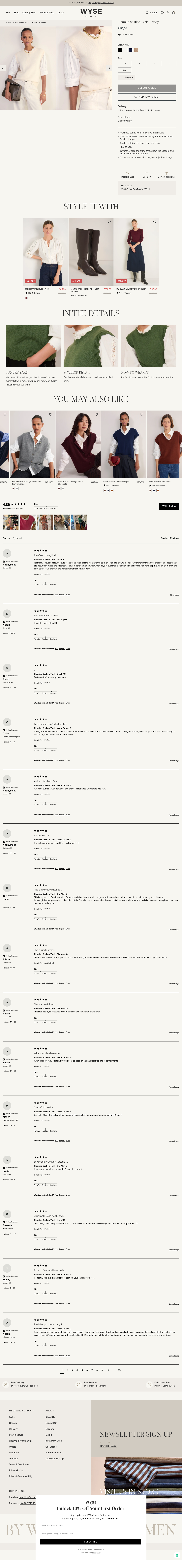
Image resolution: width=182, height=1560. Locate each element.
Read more (33, 1386)
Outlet (61, 13)
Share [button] (68, 595)
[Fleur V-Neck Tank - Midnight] (112, 444)
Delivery (13, 1429)
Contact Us (51, 1423)
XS (124, 64)
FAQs (12, 1417)
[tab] (170, 539)
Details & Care (127, 177)
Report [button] (62, 595)
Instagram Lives (54, 1441)
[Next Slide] (179, 442)
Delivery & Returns (166, 177)
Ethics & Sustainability (20, 1476)
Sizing (49, 1435)
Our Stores (51, 1447)
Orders (12, 1447)
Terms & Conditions (19, 1465)
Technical (14, 1459)
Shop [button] (16, 13)
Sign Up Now (108, 1446)
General (13, 1423)
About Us (50, 1417)
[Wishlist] (162, 13)
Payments (14, 1453)
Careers (50, 1429)
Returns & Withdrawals (21, 1441)
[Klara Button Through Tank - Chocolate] (66, 444)
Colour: (121, 45)
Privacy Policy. (96, 1553)
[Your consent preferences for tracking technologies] (177, 1555)
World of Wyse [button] (47, 13)
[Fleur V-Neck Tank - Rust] (157, 444)
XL (124, 70)
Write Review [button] (169, 506)
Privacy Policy (16, 1470)
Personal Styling (54, 1453)
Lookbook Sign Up (55, 1459)
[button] (151, 13)
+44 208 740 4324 (29, 1503)
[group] (18, 504)
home (8, 22)
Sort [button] (5, 538)
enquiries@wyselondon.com (101, 3)
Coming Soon (29, 13)
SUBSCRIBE (90, 1541)
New (8, 13)
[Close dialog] (143, 1498)
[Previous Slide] (3, 442)
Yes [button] (56, 595)
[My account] (168, 13)
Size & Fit (147, 177)
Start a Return (16, 1435)
